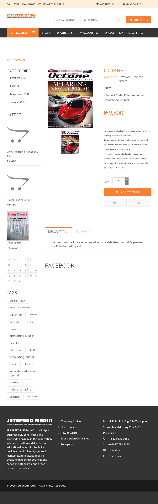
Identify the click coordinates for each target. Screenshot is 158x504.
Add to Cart (129, 192)
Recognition (67, 444)
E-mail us (115, 450)
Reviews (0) (84, 232)
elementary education (22, 335)
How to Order (68, 432)
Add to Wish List (115, 202)
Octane (19, 60)
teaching (14, 364)
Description (57, 232)
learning (29, 364)
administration (18, 300)
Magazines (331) (19, 94)
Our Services (67, 427)
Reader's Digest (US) (19, 199)
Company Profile (70, 421)
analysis (33, 315)
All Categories (66, 19)
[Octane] (70, 141)
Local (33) (15, 85)
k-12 (33, 349)
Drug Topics (14, 242)
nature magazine (20, 389)
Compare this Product (140, 202)
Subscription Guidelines (74, 438)
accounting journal (22, 357)
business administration (20, 308)
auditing (30, 322)
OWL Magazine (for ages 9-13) (23, 154)
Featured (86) (18, 77)
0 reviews (124, 76)
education (16, 314)
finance (13, 329)
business (14, 322)
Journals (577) (18, 102)
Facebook (115, 456)
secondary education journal (23, 373)
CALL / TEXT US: (35, 4)
